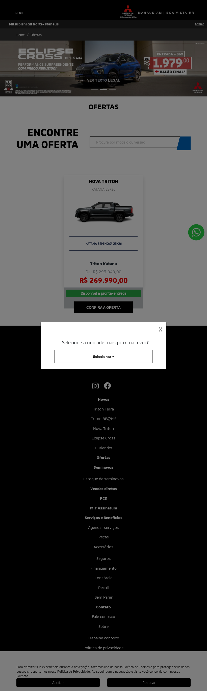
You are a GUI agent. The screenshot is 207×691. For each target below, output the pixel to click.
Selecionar (102, 356)
